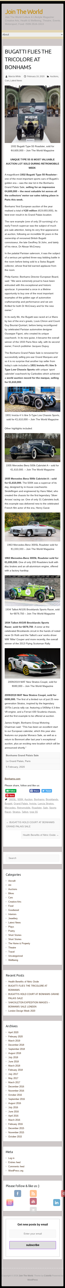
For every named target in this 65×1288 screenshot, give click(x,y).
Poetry (11, 931)
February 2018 (15, 1070)
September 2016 (16, 1099)
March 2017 (14, 1082)
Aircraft (12, 881)
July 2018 (13, 1057)
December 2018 (16, 1045)
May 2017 (13, 1078)
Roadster (37, 807)
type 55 (34, 811)
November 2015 (16, 1132)
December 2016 (16, 1086)
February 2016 (15, 1124)
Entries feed (14, 1162)
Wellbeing (13, 960)
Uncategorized (15, 956)
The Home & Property (19, 943)
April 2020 (13, 1032)
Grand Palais (21, 803)
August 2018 (14, 1053)
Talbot (25, 811)
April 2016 (13, 1115)
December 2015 (16, 1128)
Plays (11, 926)
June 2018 (13, 1061)
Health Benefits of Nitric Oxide (41, 835)
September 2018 (16, 1049)
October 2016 (15, 1095)
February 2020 (15, 1036)
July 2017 (13, 1074)
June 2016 (13, 1111)
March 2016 (14, 1120)
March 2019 (14, 1040)
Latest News (16, 80)
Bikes (11, 893)
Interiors (12, 914)
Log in (11, 1158)
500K (20, 799)
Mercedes (10, 807)
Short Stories (14, 935)
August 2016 (14, 1103)
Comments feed (16, 1166)
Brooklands (52, 799)
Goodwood (13, 910)
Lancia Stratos (46, 803)
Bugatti (8, 803)
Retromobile (23, 807)
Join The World (23, 11)
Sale (45, 807)
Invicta (32, 803)
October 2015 (15, 1136)
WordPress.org (15, 1170)
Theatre (12, 947)
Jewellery (13, 918)
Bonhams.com (12, 778)
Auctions (54, 76)
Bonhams (39, 799)
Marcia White (14, 76)
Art (9, 885)
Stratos (16, 811)
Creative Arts (14, 901)
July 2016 (13, 1107)
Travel (11, 951)
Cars (7, 80)
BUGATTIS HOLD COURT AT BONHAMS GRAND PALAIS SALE (30, 824)
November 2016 (16, 1090)
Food (10, 906)
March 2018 (14, 1065)
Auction (28, 799)
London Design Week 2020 (21, 1011)
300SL (12, 799)
